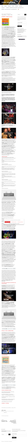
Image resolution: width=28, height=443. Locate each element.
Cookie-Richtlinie (10, 223)
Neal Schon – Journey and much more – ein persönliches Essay (9, 9)
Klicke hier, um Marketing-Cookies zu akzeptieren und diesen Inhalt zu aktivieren (8, 87)
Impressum (18, 223)
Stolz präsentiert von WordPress (8, 441)
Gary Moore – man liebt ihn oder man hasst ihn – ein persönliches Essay (15, 7)
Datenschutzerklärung (14, 223)
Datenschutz (18, 32)
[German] (18, 9)
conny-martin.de (8, 2)
